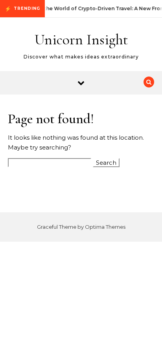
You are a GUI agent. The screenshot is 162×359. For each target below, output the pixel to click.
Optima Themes (105, 227)
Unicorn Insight (81, 40)
